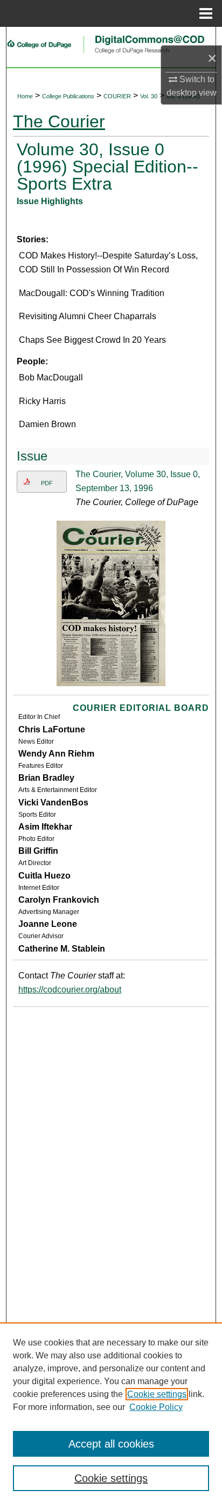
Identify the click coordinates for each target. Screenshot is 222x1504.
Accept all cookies (111, 1444)
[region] (111, 1413)
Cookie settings (156, 1394)
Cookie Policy (156, 1407)
